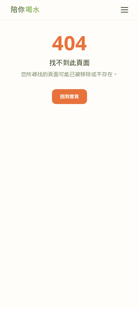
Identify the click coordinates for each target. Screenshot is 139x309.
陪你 (25, 9)
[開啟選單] (124, 9)
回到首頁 (69, 96)
